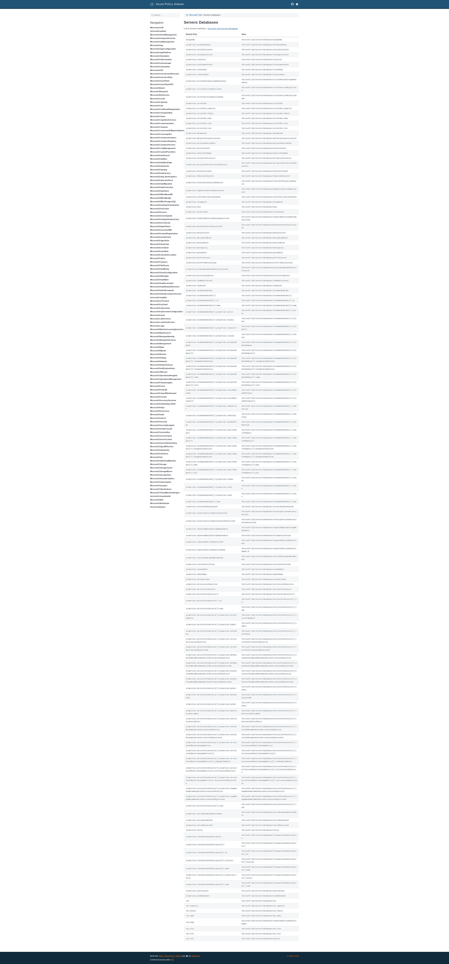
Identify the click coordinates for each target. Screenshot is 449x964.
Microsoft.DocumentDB (161, 230)
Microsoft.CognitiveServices (163, 120)
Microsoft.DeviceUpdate (161, 216)
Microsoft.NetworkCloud (161, 365)
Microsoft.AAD (157, 28)
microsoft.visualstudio (160, 496)
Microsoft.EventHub (159, 251)
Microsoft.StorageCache (161, 468)
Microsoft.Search (158, 418)
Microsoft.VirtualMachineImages (165, 493)
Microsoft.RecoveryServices (163, 400)
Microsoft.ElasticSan (159, 244)
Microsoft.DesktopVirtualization (164, 205)
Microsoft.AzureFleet (159, 81)
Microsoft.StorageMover (161, 471)
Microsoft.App (156, 45)
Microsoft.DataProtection (161, 187)
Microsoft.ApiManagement (162, 42)
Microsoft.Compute (159, 127)
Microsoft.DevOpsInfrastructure (164, 219)
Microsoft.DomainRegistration (164, 234)
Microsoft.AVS (156, 70)
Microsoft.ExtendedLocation (163, 255)
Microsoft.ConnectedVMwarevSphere (167, 131)
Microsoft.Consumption (161, 134)
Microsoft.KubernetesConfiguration (166, 312)
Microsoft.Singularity (159, 450)
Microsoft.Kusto (157, 315)
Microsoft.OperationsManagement (165, 379)
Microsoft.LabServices (160, 319)
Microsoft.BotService (160, 95)
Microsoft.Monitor (158, 354)
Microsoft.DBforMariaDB (161, 194)
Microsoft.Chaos (157, 116)
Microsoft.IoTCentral (159, 301)
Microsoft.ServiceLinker (161, 439)
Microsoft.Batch (157, 88)
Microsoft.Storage (158, 464)
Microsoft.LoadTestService (162, 322)
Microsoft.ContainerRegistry (163, 141)
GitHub (179, 956)
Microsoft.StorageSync (160, 475)
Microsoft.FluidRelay (159, 269)
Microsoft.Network (158, 361)
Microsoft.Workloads (159, 503)
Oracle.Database (157, 507)
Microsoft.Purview (158, 397)
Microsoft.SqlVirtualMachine (163, 461)
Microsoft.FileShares (159, 265)
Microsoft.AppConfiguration (163, 49)
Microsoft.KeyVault (159, 304)
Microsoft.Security (158, 422)
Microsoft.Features (158, 262)
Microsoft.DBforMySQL (160, 198)
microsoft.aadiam (158, 31)
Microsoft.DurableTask (160, 237)
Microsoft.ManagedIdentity (162, 336)
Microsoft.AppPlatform (160, 53)
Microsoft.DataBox (158, 159)
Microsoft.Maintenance (160, 333)
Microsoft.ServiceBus (160, 432)
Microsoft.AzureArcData (161, 77)
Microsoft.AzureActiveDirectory (164, 74)
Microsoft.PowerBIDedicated (163, 393)
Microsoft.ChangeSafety (161, 113)
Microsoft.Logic (157, 326)
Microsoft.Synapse (158, 486)
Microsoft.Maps (157, 347)
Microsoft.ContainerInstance (163, 138)
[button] (297, 4)
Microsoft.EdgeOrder (159, 241)
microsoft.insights (158, 297)
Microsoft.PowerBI (158, 390)
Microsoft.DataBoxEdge (161, 163)
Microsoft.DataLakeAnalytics (163, 177)
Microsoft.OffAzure (158, 372)
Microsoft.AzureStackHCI (161, 84)
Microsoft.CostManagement (163, 148)
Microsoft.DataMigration (161, 184)
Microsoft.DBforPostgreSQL (163, 202)
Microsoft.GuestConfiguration (163, 273)
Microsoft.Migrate (158, 351)
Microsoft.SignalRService (162, 447)
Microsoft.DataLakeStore (161, 180)
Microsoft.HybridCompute (162, 290)
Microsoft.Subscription (160, 482)
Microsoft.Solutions (159, 454)
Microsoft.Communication (162, 123)
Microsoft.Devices (158, 212)
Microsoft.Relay (157, 408)
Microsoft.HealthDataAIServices (164, 287)
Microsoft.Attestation (159, 56)
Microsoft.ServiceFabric (161, 436)
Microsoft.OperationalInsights (163, 376)
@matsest (195, 956)
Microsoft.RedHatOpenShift (162, 404)
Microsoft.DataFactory (160, 173)
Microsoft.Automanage (160, 63)
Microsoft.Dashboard (160, 155)
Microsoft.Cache (157, 99)
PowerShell (169, 956)
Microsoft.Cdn (156, 106)
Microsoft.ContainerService (162, 145)
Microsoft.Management (160, 344)
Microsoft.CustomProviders (163, 152)
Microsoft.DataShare (159, 191)
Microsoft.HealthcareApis (162, 283)
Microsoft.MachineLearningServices (166, 329)
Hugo (161, 956)
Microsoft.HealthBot (159, 280)
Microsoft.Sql (156, 457)
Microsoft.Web (156, 500)
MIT (172, 960)
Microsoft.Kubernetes (160, 308)
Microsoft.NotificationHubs (162, 368)
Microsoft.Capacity (158, 102)
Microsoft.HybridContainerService (166, 294)
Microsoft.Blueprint (159, 92)
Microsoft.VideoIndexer (161, 489)
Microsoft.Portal (157, 386)
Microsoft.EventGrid (159, 248)
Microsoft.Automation (160, 67)
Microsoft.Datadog (158, 170)
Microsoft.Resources (159, 411)
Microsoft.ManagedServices (163, 340)
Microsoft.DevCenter (159, 209)
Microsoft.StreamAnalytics (162, 479)
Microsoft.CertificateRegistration (165, 109)
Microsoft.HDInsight (159, 276)
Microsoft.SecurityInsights (162, 425)
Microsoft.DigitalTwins (160, 226)
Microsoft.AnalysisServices (162, 38)
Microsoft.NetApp (158, 358)
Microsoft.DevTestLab (160, 223)
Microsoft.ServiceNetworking (163, 443)
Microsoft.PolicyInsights (161, 383)
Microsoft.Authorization (161, 60)
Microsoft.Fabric (157, 258)
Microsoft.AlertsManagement (163, 35)
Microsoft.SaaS (157, 415)
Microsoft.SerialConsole (161, 429)
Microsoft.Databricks (159, 166)
